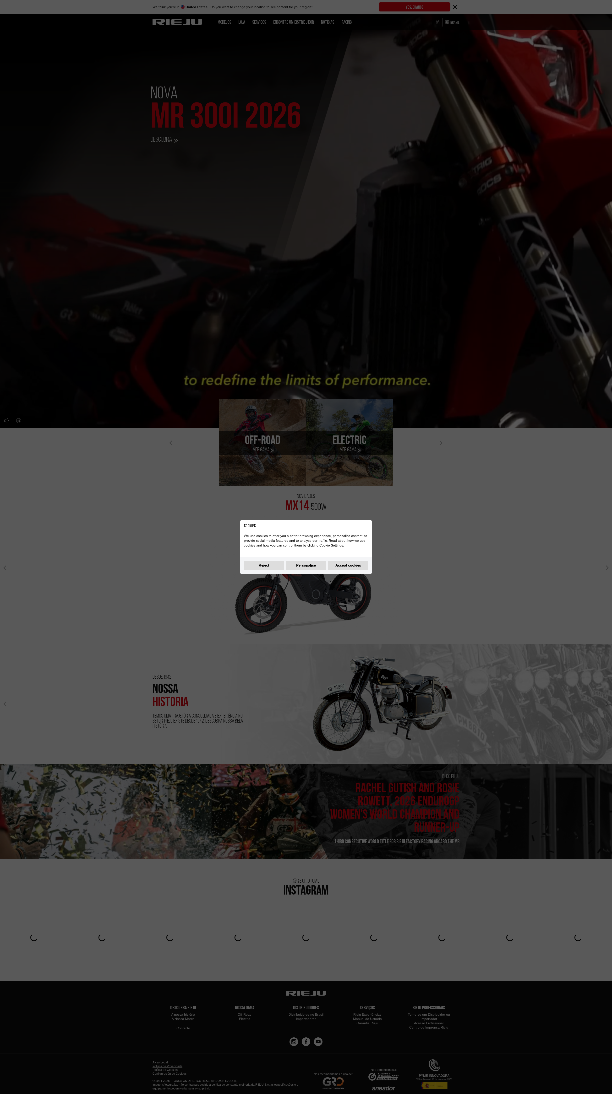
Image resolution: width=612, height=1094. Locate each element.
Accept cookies (348, 565)
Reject (264, 565)
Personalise (306, 565)
